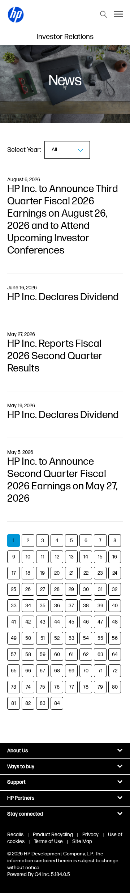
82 (28, 703)
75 (42, 687)
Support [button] (16, 782)
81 (13, 703)
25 (13, 589)
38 (86, 606)
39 (100, 606)
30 (86, 589)
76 (57, 687)
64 (115, 654)
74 (28, 687)
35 (43, 606)
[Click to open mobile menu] (118, 14)
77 (71, 687)
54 (86, 638)
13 (71, 557)
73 (13, 687)
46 (86, 622)
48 (115, 622)
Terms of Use (48, 841)
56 (115, 638)
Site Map (82, 841)
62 (85, 654)
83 (43, 703)
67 (42, 671)
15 (100, 557)
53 (71, 638)
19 (42, 573)
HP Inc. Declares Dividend (63, 297)
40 (115, 606)
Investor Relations (65, 37)
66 (28, 671)
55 (100, 638)
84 (57, 703)
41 (13, 622)
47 (100, 622)
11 (42, 557)
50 (28, 638)
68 (57, 671)
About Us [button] (17, 751)
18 (28, 573)
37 (71, 606)
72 (114, 671)
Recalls (15, 835)
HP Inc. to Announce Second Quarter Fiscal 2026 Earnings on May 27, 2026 (62, 480)
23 (100, 573)
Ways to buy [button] (20, 767)
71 (100, 671)
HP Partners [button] (20, 798)
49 (14, 638)
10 (28, 557)
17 (14, 573)
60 (57, 654)
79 (100, 687)
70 (85, 671)
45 (71, 622)
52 (57, 638)
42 (28, 622)
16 (114, 557)
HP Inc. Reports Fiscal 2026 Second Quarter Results (55, 356)
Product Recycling (53, 835)
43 (43, 622)
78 (85, 687)
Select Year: (24, 150)
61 (71, 654)
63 (100, 654)
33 (14, 606)
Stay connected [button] (25, 814)
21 (71, 573)
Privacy (90, 835)
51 (42, 638)
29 (71, 589)
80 (115, 687)
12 (57, 557)
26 (28, 589)
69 (71, 671)
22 (85, 573)
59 (43, 654)
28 (57, 589)
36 (57, 606)
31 (100, 589)
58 (28, 654)
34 (28, 606)
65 (14, 671)
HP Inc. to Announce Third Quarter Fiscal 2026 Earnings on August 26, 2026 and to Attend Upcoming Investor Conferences (62, 219)
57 (13, 654)
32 (114, 589)
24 (114, 573)
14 (85, 557)
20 (57, 573)
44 (57, 622)
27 (42, 589)
